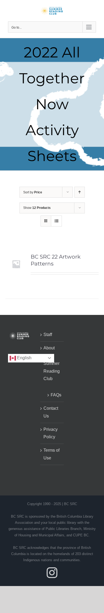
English (23, 358)
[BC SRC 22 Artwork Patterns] (16, 257)
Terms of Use (51, 454)
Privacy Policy (50, 433)
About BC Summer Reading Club (51, 363)
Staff (47, 334)
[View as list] (56, 221)
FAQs (55, 395)
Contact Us (50, 412)
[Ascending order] (79, 192)
